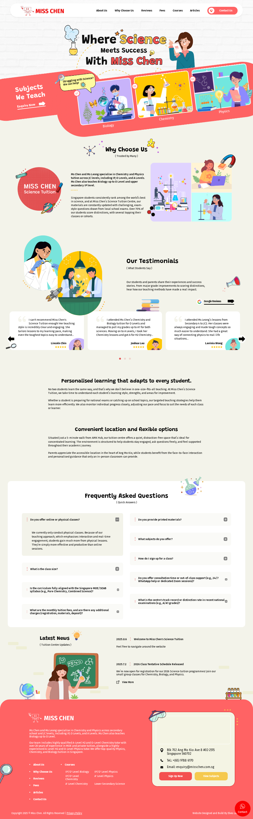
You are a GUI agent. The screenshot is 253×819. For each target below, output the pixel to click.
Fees (162, 10)
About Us (101, 10)
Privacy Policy (74, 813)
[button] (120, 358)
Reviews (146, 10)
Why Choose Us (124, 10)
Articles (195, 10)
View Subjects (211, 776)
